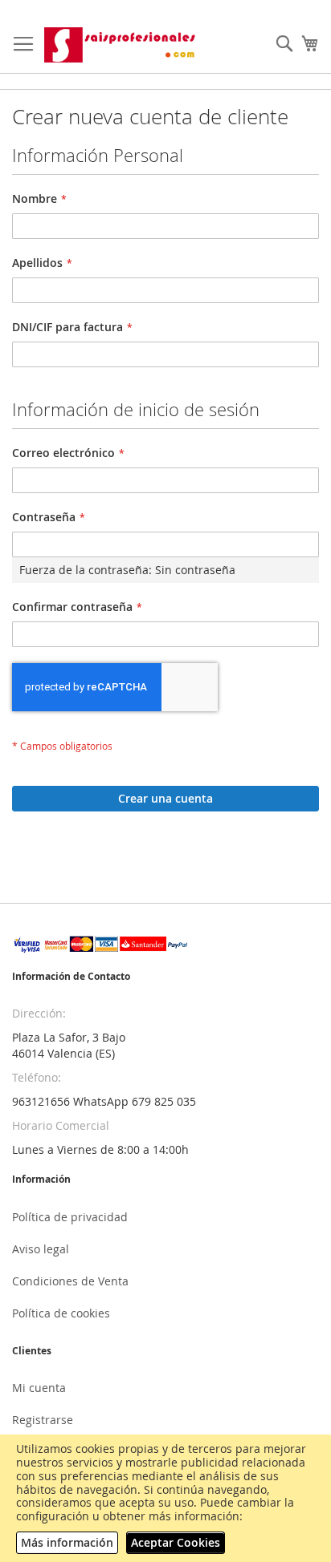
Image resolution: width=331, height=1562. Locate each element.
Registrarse (42, 1419)
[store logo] (121, 45)
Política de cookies (61, 1313)
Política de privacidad (70, 1216)
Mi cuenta (39, 1387)
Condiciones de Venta (70, 1281)
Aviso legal (40, 1248)
